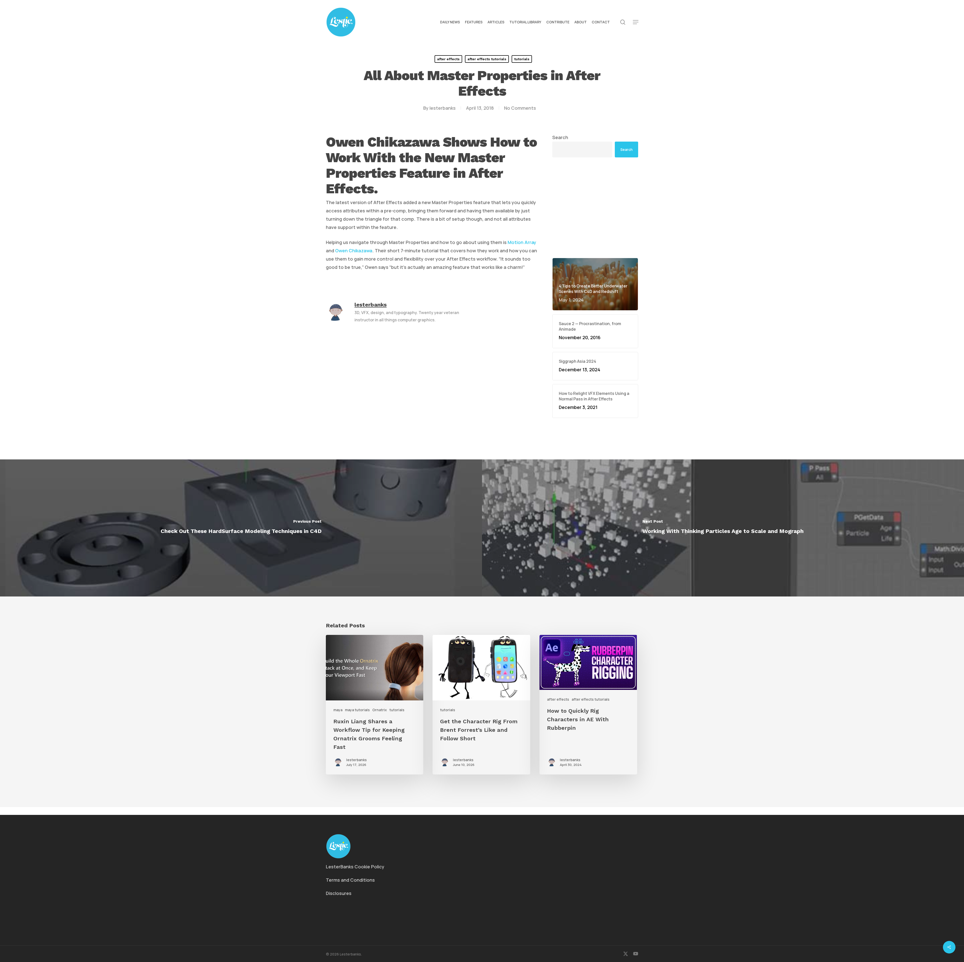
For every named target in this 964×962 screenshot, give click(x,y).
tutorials (521, 59)
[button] (635, 22)
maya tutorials (357, 709)
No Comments (520, 108)
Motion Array (522, 242)
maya (337, 709)
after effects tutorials (486, 59)
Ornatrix (379, 709)
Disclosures (338, 893)
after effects (448, 59)
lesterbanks (443, 108)
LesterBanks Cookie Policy (355, 867)
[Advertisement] (595, 207)
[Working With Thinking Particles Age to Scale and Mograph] (723, 527)
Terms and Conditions (350, 880)
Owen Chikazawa (353, 251)
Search (560, 137)
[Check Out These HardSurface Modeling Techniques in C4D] (241, 527)
